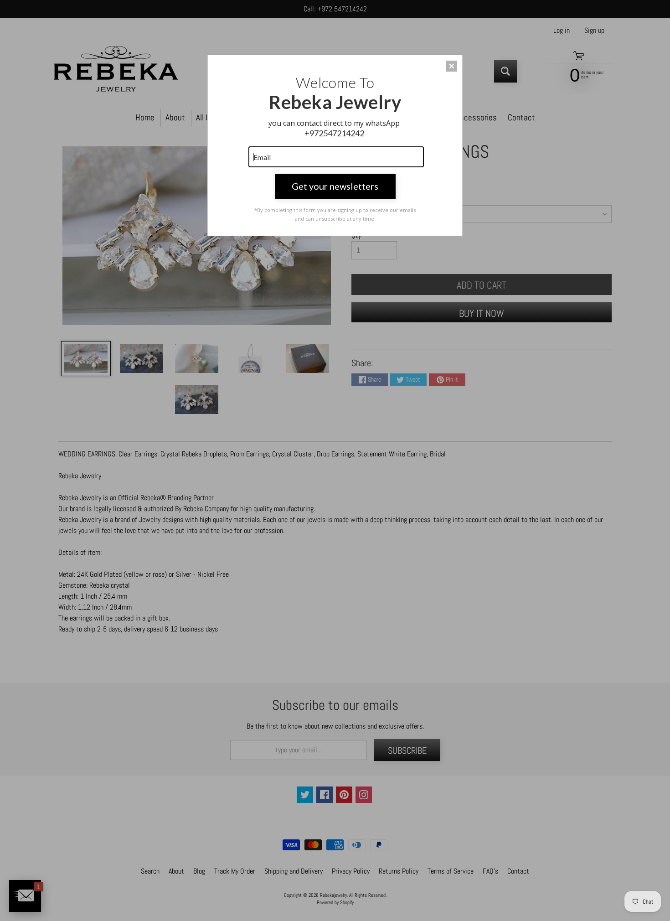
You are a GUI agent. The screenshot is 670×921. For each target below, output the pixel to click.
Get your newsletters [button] (335, 186)
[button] (451, 66)
